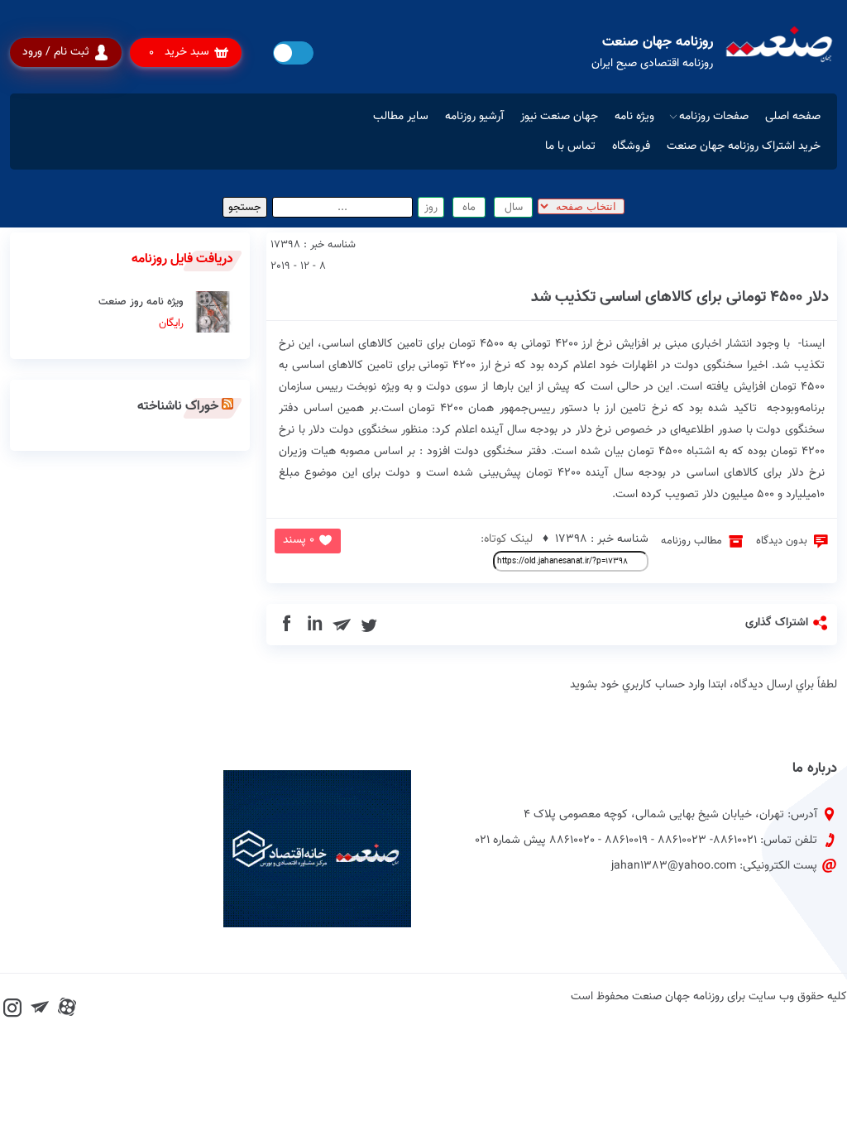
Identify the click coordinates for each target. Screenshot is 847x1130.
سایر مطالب (400, 117)
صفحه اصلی (793, 117)
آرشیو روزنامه (474, 117)
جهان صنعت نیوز (559, 117)
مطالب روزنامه (691, 541)
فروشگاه (631, 146)
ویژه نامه (634, 117)
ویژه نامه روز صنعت (141, 313)
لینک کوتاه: (507, 539)
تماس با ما (570, 146)
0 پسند (298, 540)
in (315, 624)
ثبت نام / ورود (55, 52)
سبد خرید (179, 52)
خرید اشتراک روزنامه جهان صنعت (744, 146)
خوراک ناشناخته (177, 406)
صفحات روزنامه (714, 117)
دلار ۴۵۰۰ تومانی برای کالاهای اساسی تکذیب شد (680, 297)
